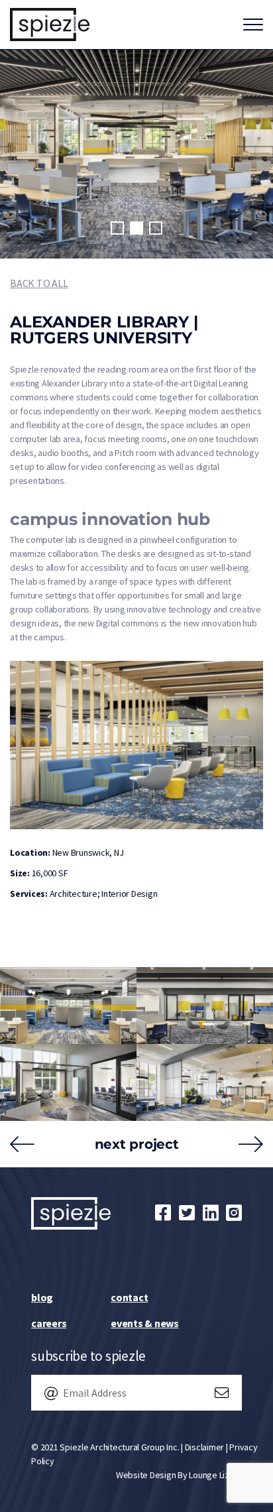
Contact (129, 1297)
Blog (42, 1297)
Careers (48, 1323)
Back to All (39, 283)
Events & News (145, 1323)
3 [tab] (155, 228)
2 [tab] (136, 228)
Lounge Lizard (215, 1475)
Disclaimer (205, 1447)
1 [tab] (117, 228)
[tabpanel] (136, 154)
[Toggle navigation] (253, 24)
